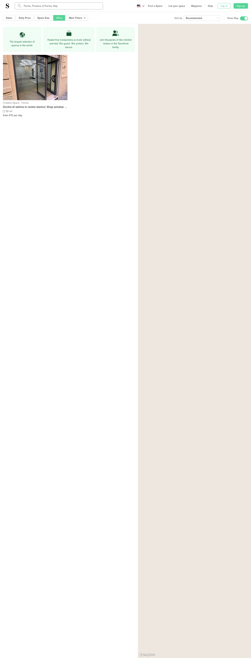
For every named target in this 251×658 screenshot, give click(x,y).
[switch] (244, 18)
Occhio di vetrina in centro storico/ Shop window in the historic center (35, 107)
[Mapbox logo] (147, 655)
